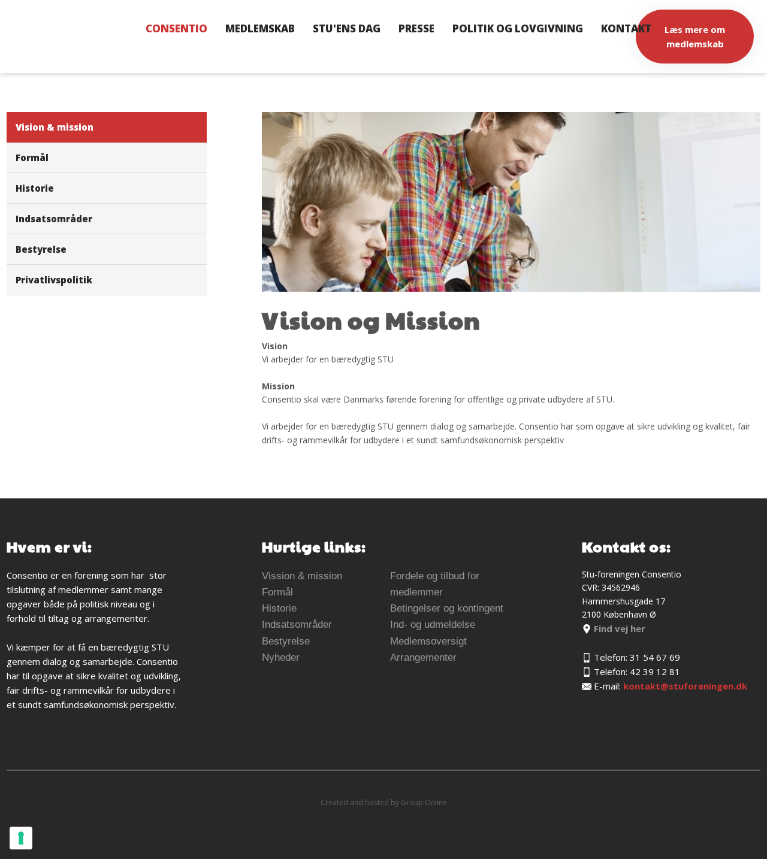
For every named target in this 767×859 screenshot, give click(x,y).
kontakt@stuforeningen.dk (685, 686)
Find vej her (618, 628)
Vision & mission (54, 127)
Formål (32, 158)
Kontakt (626, 28)
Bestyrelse (41, 249)
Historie (35, 188)
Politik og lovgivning (517, 28)
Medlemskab (260, 28)
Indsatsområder (54, 219)
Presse (416, 28)
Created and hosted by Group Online (384, 802)
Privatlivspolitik (54, 280)
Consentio (176, 28)
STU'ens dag (347, 28)
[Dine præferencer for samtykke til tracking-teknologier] (21, 838)
